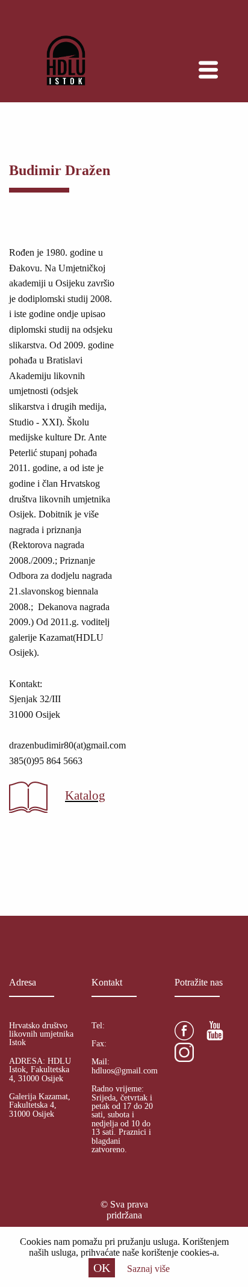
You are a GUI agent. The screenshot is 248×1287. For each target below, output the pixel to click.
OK (101, 1267)
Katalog (85, 795)
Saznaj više (148, 1269)
